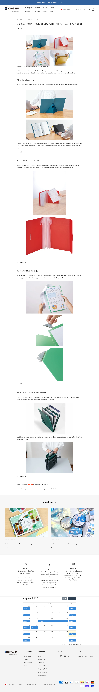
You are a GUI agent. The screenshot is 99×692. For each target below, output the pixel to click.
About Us (41, 663)
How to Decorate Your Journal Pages (19, 544)
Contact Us (29, 11)
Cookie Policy (42, 675)
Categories (29, 8)
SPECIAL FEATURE (33, 19)
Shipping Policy (47, 11)
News (52, 8)
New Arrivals (28, 663)
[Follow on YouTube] (65, 656)
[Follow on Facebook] (57, 656)
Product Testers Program (86, 656)
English (77, 9)
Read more (8, 548)
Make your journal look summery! (64, 544)
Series (37, 8)
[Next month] (74, 598)
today (64, 598)
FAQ (39, 656)
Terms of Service (43, 666)
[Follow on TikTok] (69, 656)
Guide (37, 11)
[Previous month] (70, 598)
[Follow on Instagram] (61, 656)
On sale (45, 8)
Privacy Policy (42, 672)
